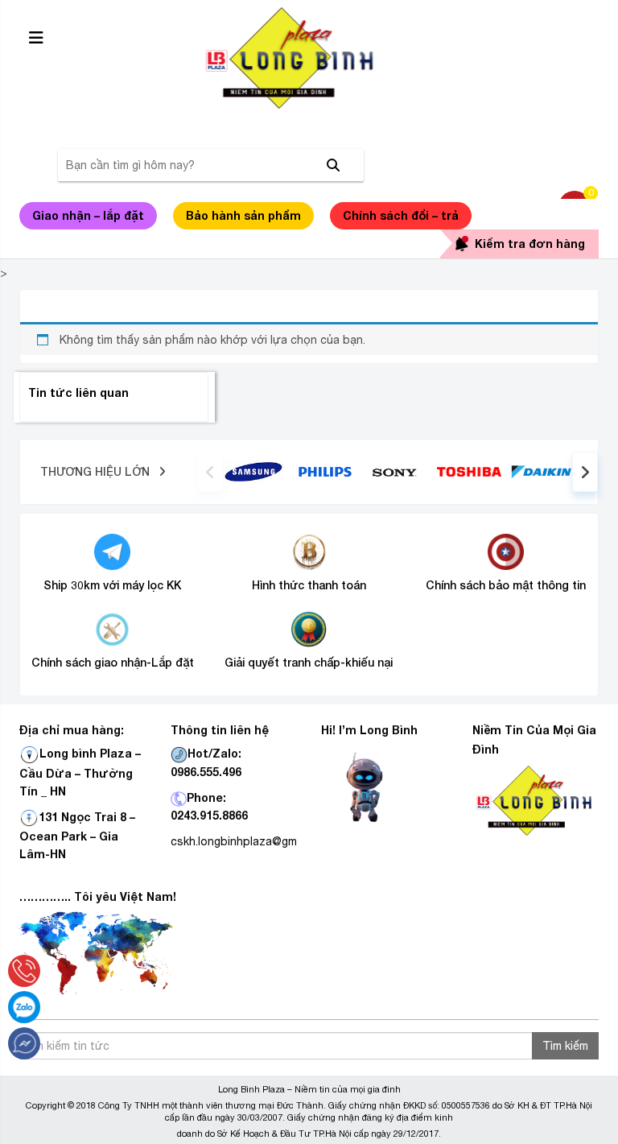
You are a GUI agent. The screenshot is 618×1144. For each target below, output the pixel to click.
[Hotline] (24, 971)
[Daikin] (541, 471)
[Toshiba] (469, 471)
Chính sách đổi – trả (401, 215)
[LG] (325, 471)
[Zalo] (24, 1007)
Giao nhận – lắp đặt (88, 215)
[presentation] (210, 472)
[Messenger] (24, 1043)
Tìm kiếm (565, 1045)
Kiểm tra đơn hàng (530, 243)
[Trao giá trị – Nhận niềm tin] (309, 58)
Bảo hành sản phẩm (243, 215)
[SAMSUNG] (253, 471)
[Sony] (397, 471)
